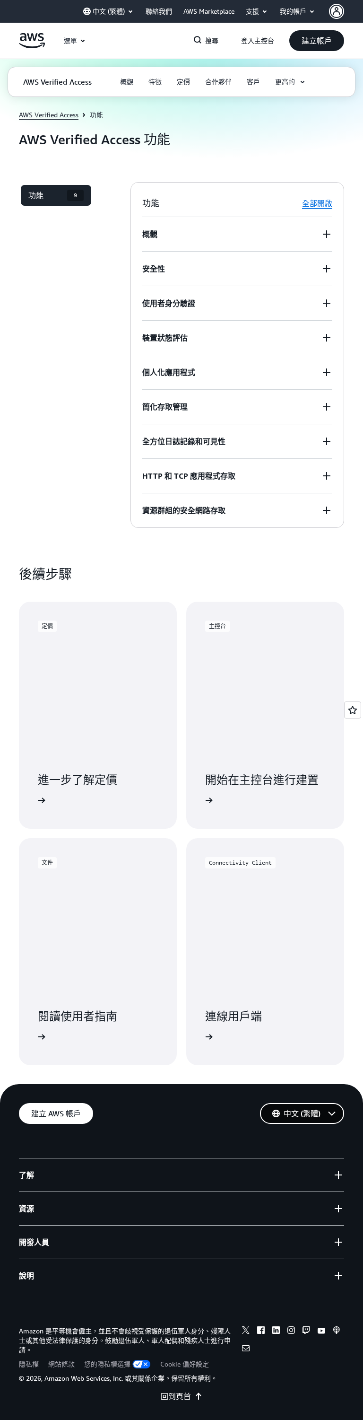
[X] (246, 1331)
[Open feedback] (352, 710)
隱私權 (29, 1364)
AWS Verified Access (48, 115)
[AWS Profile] (336, 11)
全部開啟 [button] (317, 203)
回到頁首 (176, 1396)
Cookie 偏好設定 (184, 1364)
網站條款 (61, 1364)
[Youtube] (321, 1331)
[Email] (246, 1349)
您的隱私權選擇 (107, 1364)
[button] (316, 40)
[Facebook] (261, 1331)
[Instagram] (291, 1331)
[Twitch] (306, 1331)
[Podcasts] (336, 1331)
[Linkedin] (276, 1331)
